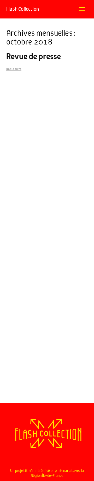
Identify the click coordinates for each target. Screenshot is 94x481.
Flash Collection (22, 9)
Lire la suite (13, 69)
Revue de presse (33, 56)
